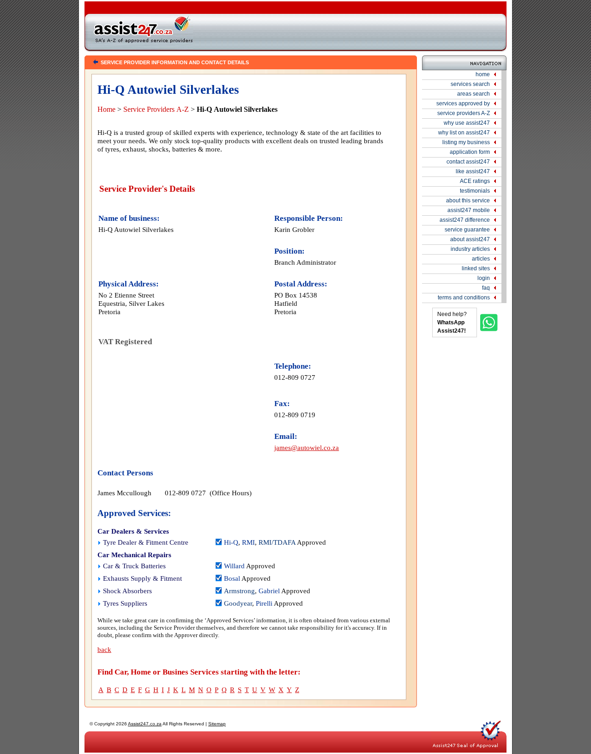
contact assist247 (468, 161)
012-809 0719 (294, 415)
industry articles (470, 249)
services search (470, 84)
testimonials (475, 191)
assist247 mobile (468, 210)
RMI (248, 542)
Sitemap (217, 723)
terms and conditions (464, 297)
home (483, 74)
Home (106, 109)
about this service (468, 200)
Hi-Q (231, 542)
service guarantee (467, 229)
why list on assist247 (464, 132)
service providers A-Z (463, 113)
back (104, 649)
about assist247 (470, 239)
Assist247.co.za (145, 723)
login (483, 278)
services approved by (463, 103)
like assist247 (473, 171)
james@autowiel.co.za (306, 447)
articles (481, 258)
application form (470, 152)
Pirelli (264, 603)
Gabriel (269, 591)
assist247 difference (465, 220)
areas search (473, 94)
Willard (234, 566)
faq (486, 288)
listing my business (466, 142)
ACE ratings (475, 181)
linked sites (476, 268)
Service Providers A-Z (156, 109)
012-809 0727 (294, 377)
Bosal (232, 578)
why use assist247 (467, 123)
